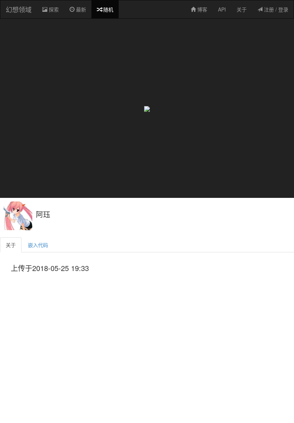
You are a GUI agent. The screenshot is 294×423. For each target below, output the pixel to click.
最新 (80, 9)
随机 (107, 9)
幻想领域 (19, 9)
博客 (201, 9)
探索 (54, 11)
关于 (242, 9)
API (222, 9)
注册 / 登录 (275, 9)
